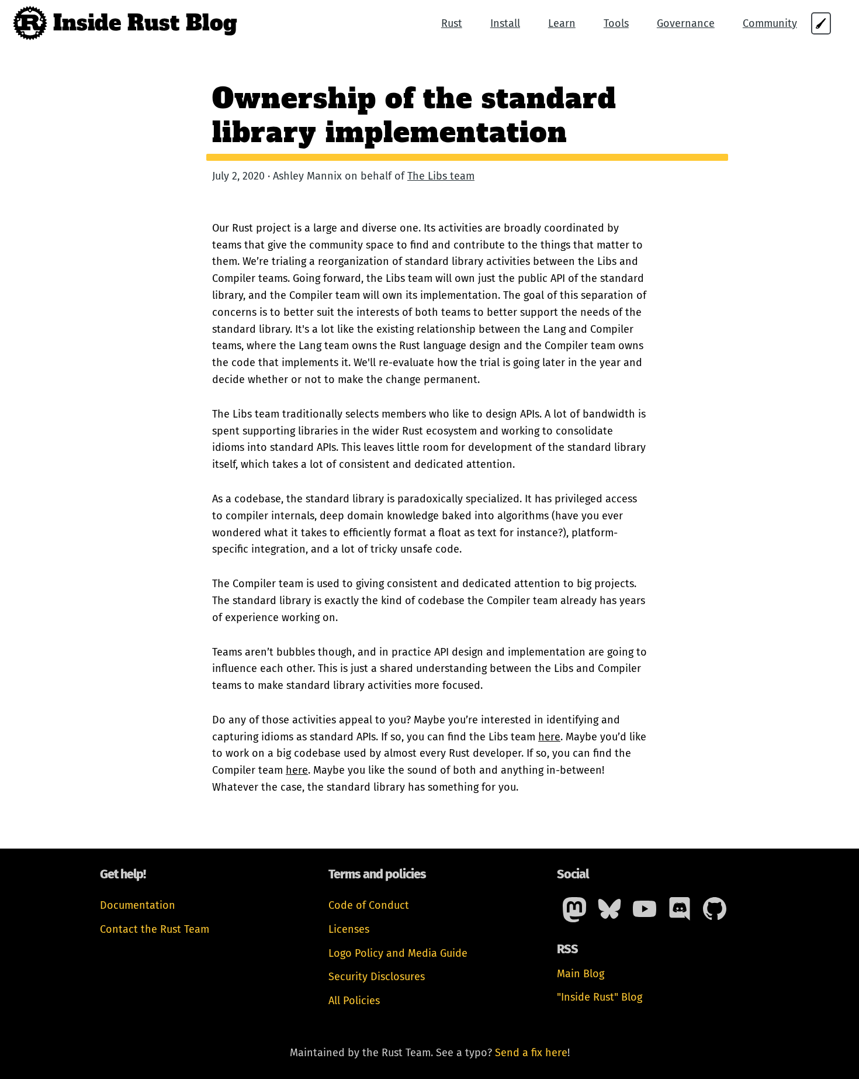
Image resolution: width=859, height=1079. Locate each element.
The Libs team (440, 176)
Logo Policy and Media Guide (397, 953)
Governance (686, 23)
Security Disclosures (376, 976)
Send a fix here (531, 1052)
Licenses (348, 929)
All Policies (354, 1000)
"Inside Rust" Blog (599, 997)
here (549, 736)
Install (505, 23)
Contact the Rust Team (154, 929)
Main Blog (580, 973)
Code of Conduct (368, 905)
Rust (451, 23)
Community (770, 23)
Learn (562, 23)
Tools (616, 23)
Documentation (137, 905)
